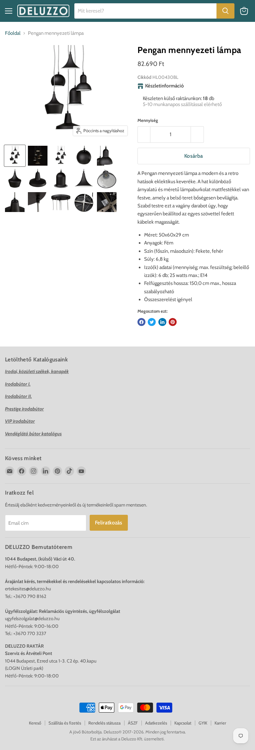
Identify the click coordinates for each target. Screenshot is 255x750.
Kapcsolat (182, 722)
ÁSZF (133, 722)
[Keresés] (225, 11)
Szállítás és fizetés (64, 722)
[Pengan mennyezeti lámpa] (14, 155)
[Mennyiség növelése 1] (197, 134)
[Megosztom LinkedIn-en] (162, 322)
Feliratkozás (109, 522)
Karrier (220, 722)
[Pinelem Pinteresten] (173, 322)
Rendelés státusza (104, 722)
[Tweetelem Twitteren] (152, 322)
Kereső (35, 722)
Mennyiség (147, 120)
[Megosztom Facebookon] (141, 322)
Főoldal (13, 33)
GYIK (203, 722)
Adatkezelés (156, 722)
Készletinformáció (164, 86)
